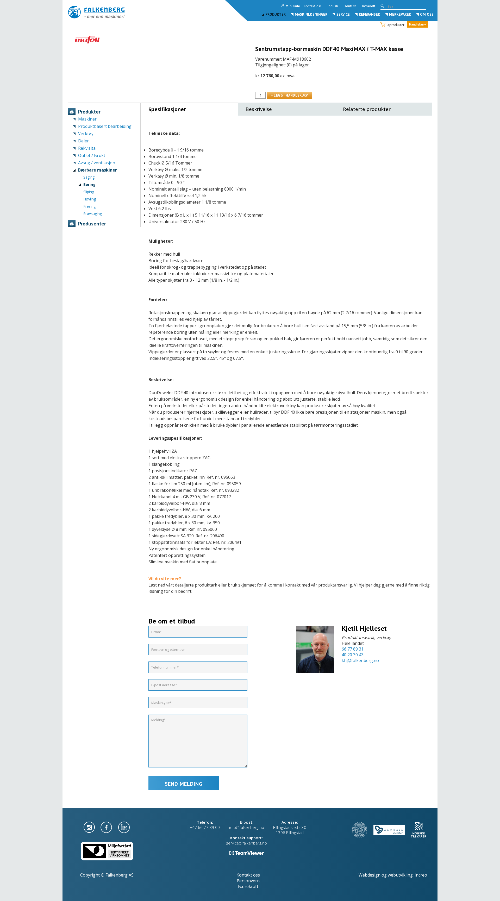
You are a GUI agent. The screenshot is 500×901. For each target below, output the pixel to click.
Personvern (248, 881)
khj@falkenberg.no (360, 660)
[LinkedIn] (124, 827)
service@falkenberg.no (246, 843)
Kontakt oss (313, 6)
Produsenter (92, 223)
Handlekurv (417, 24)
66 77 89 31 (353, 649)
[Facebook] (106, 827)
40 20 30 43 (353, 655)
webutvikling (400, 875)
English (332, 6)
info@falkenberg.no (246, 827)
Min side (292, 6)
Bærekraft (248, 886)
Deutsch (350, 6)
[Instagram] (89, 827)
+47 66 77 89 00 (205, 827)
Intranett (368, 6)
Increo (421, 875)
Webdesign (369, 875)
